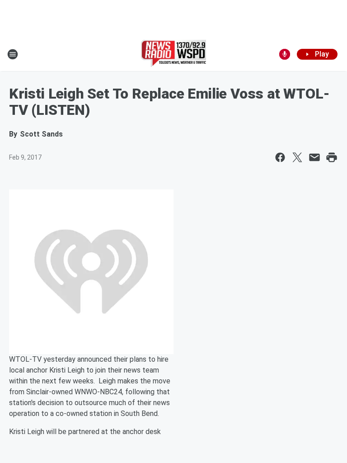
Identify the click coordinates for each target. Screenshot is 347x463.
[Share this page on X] (297, 157)
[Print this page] (331, 157)
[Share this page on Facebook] (280, 157)
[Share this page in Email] (314, 157)
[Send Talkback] (284, 54)
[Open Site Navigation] (12, 54)
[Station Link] (173, 54)
